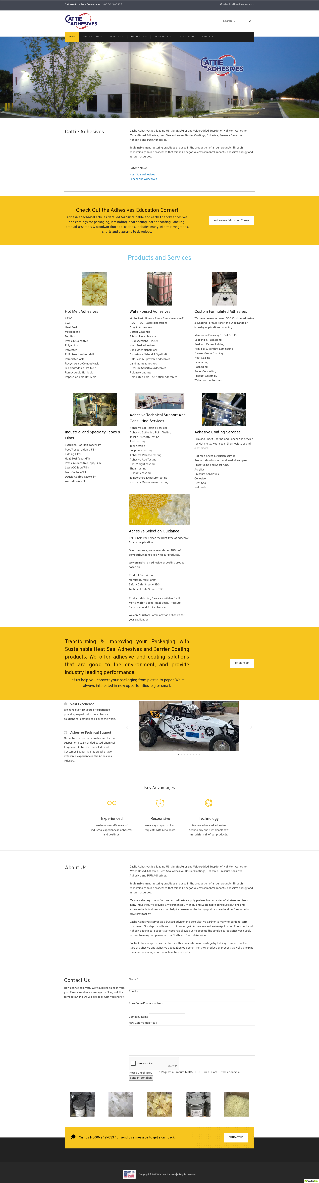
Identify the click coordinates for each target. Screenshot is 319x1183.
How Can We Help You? (143, 1023)
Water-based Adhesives (150, 312)
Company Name (139, 1017)
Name (133, 979)
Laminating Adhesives (143, 179)
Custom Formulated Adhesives (220, 312)
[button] (127, 727)
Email (133, 991)
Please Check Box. (140, 1073)
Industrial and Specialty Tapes (91, 432)
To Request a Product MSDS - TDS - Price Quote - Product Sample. (198, 1072)
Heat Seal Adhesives (142, 175)
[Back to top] (308, 1172)
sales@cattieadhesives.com (238, 4)
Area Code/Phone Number (146, 1003)
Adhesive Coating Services (217, 432)
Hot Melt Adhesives (81, 312)
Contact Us (236, 1137)
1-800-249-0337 (112, 4)
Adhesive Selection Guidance (154, 531)
